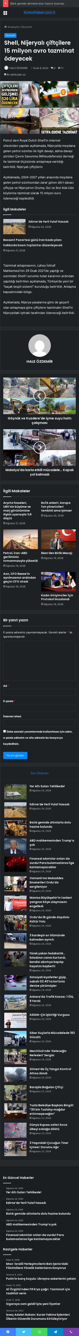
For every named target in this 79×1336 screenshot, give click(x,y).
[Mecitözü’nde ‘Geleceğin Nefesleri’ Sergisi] (15, 1056)
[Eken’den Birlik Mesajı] (58, 539)
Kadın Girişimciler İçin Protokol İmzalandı (57, 597)
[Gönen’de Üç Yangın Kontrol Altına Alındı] (15, 1074)
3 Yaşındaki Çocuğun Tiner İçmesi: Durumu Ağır (49, 1145)
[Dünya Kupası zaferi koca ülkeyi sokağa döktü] (15, 1130)
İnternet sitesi (12, 716)
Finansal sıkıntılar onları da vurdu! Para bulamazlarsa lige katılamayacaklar (52, 863)
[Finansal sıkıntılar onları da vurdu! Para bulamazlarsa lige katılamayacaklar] (15, 864)
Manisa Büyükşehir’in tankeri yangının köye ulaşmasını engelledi (51, 902)
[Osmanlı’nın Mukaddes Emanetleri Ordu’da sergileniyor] (15, 883)
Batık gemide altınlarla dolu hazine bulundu (37, 3)
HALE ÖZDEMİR (19, 68)
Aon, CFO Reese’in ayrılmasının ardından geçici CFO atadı (19, 578)
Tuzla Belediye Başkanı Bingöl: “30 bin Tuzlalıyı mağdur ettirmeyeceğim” (52, 1109)
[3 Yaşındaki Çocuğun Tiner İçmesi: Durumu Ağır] (15, 1148)
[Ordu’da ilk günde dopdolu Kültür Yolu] (15, 922)
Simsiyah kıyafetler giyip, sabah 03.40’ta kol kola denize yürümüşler (48, 981)
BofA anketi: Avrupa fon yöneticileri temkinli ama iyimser (56, 507)
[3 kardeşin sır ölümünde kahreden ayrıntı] (15, 940)
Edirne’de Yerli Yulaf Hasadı (48, 222)
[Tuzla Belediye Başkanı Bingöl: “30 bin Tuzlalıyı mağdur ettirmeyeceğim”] (15, 1110)
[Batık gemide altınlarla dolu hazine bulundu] (15, 828)
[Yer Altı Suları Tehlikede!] (15, 791)
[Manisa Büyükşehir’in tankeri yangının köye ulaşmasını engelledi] (15, 903)
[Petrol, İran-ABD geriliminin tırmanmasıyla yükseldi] (20, 539)
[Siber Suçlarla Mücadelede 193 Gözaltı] (15, 1038)
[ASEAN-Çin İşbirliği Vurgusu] (15, 1020)
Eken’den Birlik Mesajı (56, 553)
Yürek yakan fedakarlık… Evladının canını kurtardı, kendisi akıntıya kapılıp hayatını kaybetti (48, 959)
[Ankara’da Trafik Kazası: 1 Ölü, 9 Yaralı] (15, 1002)
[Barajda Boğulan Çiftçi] (15, 1092)
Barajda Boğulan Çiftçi (46, 1087)
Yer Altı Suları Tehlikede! (47, 786)
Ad (6, 685)
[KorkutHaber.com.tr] (39, 12)
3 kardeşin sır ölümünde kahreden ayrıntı (47, 937)
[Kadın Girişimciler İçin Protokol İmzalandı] (58, 581)
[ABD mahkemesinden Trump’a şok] (15, 846)
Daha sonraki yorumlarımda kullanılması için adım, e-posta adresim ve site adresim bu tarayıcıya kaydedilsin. (38, 737)
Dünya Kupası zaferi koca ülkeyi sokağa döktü (48, 1127)
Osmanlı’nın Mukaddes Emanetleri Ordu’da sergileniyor (46, 882)
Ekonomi (26, 26)
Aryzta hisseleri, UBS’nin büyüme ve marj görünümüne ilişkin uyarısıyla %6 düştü (17, 510)
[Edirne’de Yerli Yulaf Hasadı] (14, 226)
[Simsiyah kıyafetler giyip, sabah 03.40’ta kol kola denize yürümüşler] (15, 982)
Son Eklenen (40, 773)
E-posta (9, 701)
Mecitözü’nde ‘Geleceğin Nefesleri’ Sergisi (48, 1053)
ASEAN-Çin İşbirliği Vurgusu (50, 1015)
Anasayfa (13, 26)
